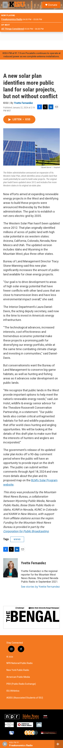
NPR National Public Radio (19, 663)
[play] (5, 744)
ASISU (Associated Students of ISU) (24, 698)
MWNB (17, 539)
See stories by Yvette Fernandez (40, 586)
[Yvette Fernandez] (10, 567)
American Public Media (18, 677)
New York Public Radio (17, 670)
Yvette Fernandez (23, 102)
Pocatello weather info (51, 45)
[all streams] (58, 744)
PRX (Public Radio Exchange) (21, 684)
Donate (52, 4)
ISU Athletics (12, 691)
